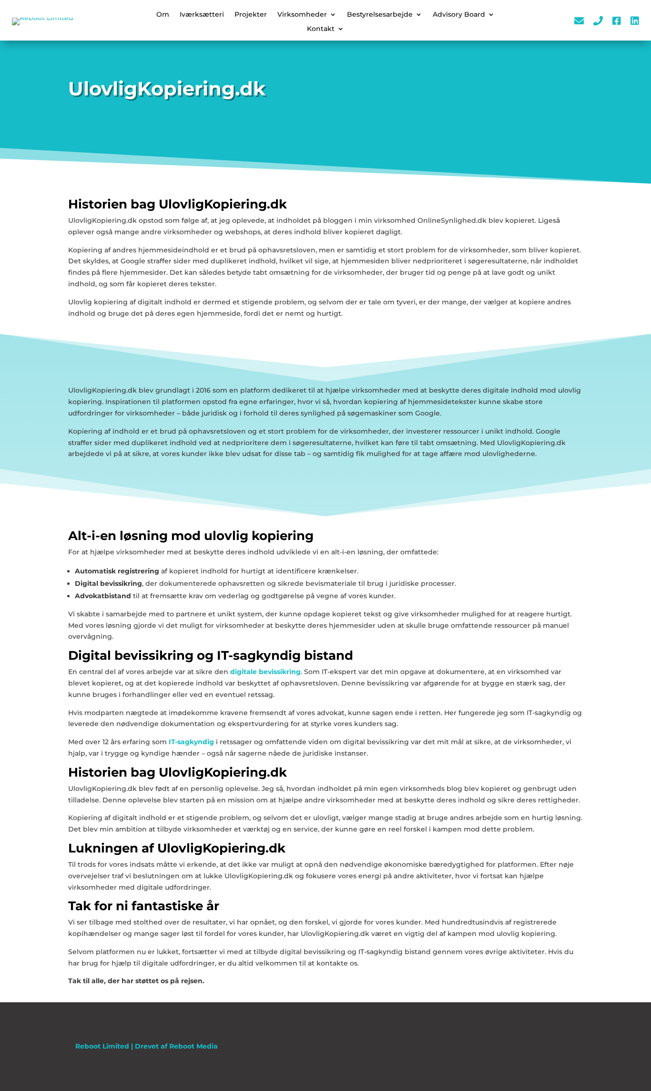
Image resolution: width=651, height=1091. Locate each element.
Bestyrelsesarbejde (380, 15)
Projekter (250, 15)
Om (162, 15)
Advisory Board (459, 15)
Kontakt (321, 29)
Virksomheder (302, 15)
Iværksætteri (202, 15)
